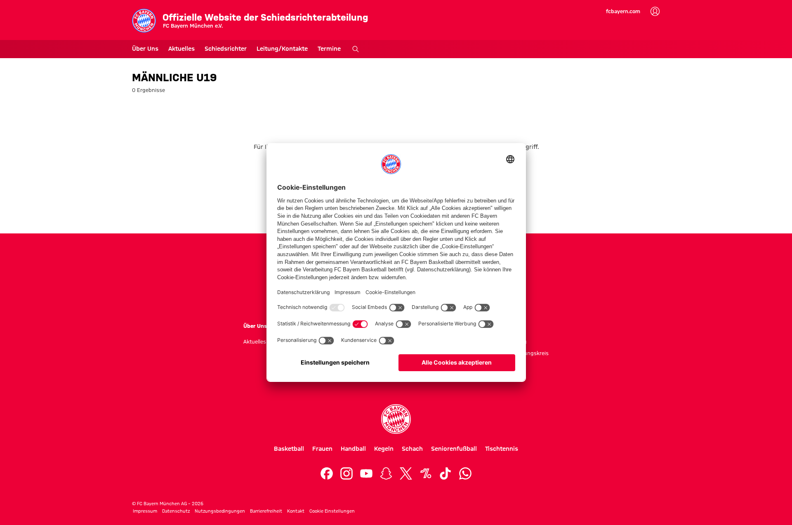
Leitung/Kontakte (282, 48)
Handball (353, 448)
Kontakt (295, 511)
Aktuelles (181, 48)
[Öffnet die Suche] (356, 49)
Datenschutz (176, 511)
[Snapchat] (386, 473)
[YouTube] (366, 473)
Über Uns (145, 48)
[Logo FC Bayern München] (396, 419)
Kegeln (384, 448)
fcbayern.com (623, 11)
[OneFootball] (425, 473)
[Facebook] (326, 473)
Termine (329, 48)
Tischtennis (501, 448)
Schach (412, 448)
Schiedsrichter (226, 48)
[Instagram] (346, 473)
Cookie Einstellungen (332, 511)
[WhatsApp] (465, 473)
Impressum (145, 511)
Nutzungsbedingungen (220, 511)
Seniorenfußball (454, 448)
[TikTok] (445, 473)
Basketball (289, 448)
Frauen (322, 448)
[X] (405, 473)
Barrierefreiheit (266, 511)
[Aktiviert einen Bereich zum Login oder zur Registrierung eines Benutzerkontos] (655, 11)
